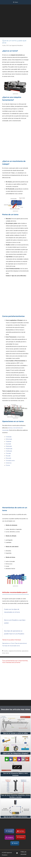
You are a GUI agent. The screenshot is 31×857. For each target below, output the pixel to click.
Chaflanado (9, 451)
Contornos (9, 463)
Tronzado (8, 453)
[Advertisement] (15, 21)
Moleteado (9, 446)
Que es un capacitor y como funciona (15, 817)
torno (7, 653)
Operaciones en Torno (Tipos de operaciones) (14, 643)
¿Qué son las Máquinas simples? (15, 753)
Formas (8, 465)
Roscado (8, 456)
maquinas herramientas (15, 651)
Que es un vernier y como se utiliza (15, 733)
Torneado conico (10, 460)
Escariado (8, 444)
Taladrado (8, 441)
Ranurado (8, 458)
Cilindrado (8, 437)
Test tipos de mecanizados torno (11, 646)
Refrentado (9, 439)
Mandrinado (9, 448)
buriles (6, 651)
